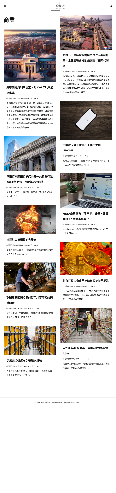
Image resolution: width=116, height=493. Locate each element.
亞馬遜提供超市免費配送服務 (24, 360)
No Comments (82, 71)
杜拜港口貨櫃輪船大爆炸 (21, 239)
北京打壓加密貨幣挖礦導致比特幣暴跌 (86, 280)
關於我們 (71, 402)
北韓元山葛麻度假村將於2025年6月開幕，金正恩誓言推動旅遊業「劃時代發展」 (86, 61)
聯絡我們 (78, 402)
